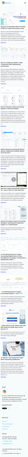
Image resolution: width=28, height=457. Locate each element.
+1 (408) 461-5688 (7, 441)
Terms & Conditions (7, 424)
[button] (25, 3)
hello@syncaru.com (7, 443)
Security (4, 421)
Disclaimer (5, 429)
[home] (6, 3)
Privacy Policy (5, 426)
